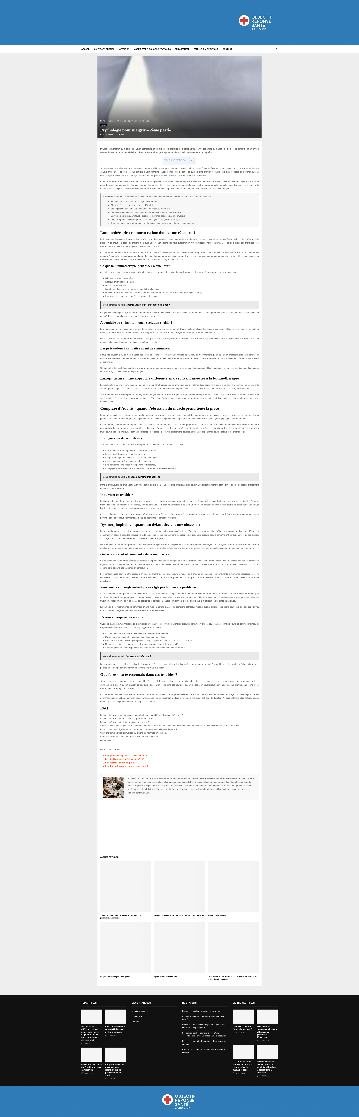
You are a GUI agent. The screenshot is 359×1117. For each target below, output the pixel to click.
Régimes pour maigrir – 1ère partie (115, 977)
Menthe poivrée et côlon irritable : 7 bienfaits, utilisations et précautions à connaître (266, 1067)
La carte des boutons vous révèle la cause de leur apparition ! (115, 1029)
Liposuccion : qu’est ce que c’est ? (122, 763)
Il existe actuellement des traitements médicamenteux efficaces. (129, 736)
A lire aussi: (105, 740)
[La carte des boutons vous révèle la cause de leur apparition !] (115, 1017)
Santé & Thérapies (104, 49)
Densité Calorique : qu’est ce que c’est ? (125, 759)
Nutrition (124, 49)
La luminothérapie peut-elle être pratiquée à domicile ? (124, 722)
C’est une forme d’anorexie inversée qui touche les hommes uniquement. (133, 733)
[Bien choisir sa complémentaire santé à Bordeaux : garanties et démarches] (267, 1017)
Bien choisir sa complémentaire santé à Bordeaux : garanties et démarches (267, 1031)
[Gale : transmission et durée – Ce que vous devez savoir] (91, 1055)
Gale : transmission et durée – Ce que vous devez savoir (91, 1067)
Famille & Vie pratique (206, 49)
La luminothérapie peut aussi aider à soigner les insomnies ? (127, 718)
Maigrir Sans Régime (217, 915)
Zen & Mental (182, 49)
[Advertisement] (132, 22)
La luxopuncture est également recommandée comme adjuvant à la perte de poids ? (138, 729)
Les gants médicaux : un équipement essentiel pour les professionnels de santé (115, 1069)
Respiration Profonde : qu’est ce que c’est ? (126, 766)
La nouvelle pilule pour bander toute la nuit (201, 1011)
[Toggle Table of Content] (190, 160)
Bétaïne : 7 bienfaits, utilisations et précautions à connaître (179, 915)
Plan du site (137, 1016)
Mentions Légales (140, 1011)
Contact (227, 49)
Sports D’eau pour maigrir (165, 977)
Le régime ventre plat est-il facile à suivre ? (126, 755)
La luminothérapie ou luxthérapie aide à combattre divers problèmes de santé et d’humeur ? (141, 715)
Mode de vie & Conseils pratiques (152, 49)
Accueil (85, 49)
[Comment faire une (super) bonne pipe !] (243, 1017)
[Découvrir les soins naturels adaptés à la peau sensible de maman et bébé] (243, 1052)
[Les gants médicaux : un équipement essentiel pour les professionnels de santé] (115, 1055)
